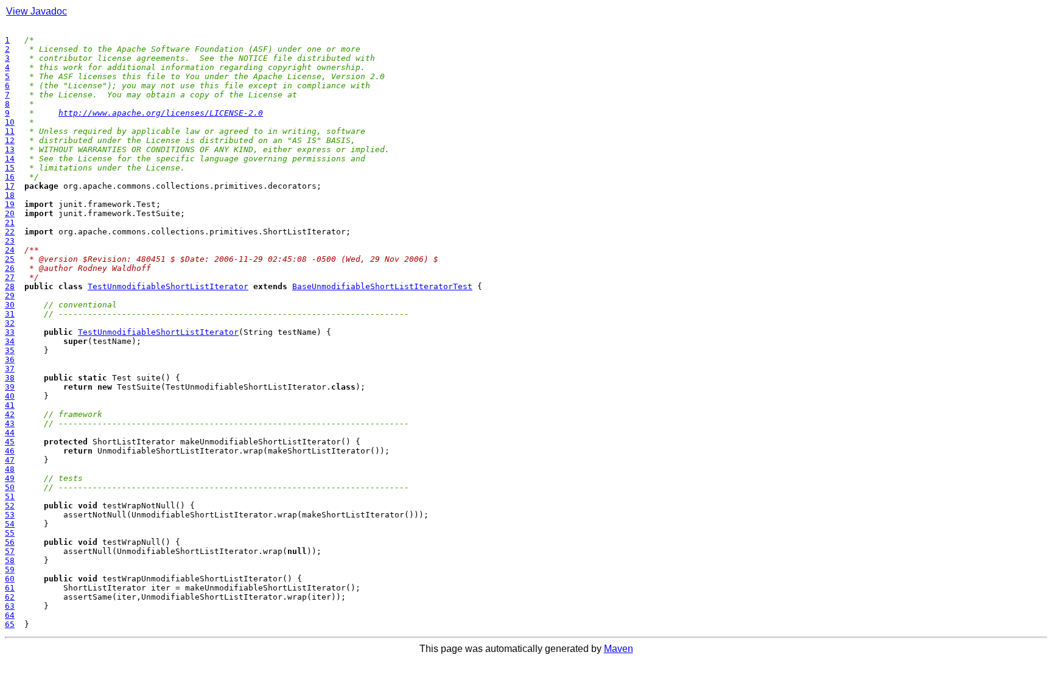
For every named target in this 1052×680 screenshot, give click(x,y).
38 (10, 377)
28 (10, 286)
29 (10, 295)
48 (10, 469)
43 (10, 423)
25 (10, 259)
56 (10, 542)
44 (10, 432)
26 (10, 268)
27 (10, 277)
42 (10, 414)
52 (10, 505)
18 (10, 195)
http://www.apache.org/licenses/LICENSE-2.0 (160, 112)
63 (10, 606)
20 (10, 213)
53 (10, 514)
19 (10, 204)
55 (10, 533)
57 (10, 551)
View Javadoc (36, 11)
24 (10, 249)
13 (10, 149)
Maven (618, 648)
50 (10, 487)
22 (10, 231)
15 (10, 167)
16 (10, 176)
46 (10, 450)
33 (10, 332)
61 (10, 587)
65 (10, 624)
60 (10, 578)
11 (10, 131)
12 (10, 140)
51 (10, 496)
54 (10, 523)
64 (10, 615)
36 (10, 359)
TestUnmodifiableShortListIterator (168, 286)
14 (10, 158)
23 (10, 240)
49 (10, 478)
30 (10, 304)
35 (10, 350)
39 (10, 386)
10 (10, 122)
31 (10, 313)
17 (10, 186)
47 (10, 459)
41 (10, 405)
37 (10, 368)
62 (10, 596)
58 (10, 560)
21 (10, 222)
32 (10, 323)
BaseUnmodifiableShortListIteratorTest (382, 286)
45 (10, 441)
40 (10, 396)
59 (10, 569)
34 (10, 341)
